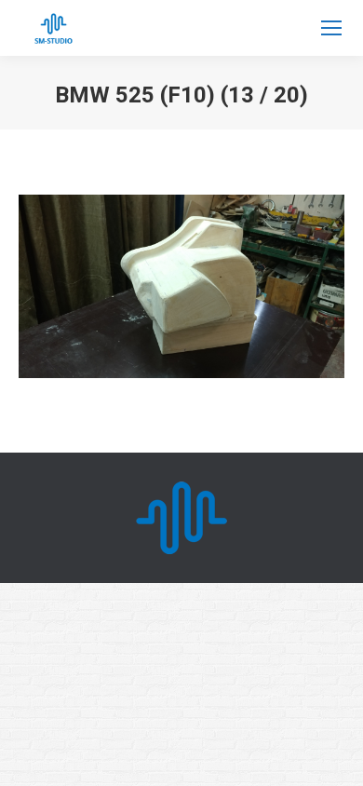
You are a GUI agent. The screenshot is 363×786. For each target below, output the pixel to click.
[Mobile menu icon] (331, 28)
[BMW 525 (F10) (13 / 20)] (181, 286)
